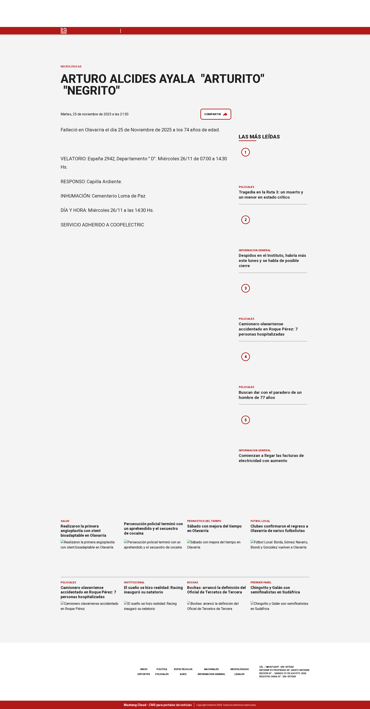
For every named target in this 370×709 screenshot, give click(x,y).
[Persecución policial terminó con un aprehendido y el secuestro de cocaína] (153, 556)
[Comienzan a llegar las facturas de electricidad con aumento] (273, 428)
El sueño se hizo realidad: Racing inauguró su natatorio (153, 590)
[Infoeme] (88, 15)
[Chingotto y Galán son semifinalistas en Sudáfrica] (280, 617)
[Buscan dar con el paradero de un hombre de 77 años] (273, 365)
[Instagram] (285, 14)
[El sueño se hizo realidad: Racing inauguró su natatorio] (153, 617)
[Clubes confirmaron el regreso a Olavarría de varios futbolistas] (280, 556)
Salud (65, 521)
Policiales (246, 187)
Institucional (134, 582)
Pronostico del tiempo (204, 521)
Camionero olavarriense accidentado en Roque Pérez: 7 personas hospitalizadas (268, 329)
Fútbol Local (260, 521)
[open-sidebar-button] (64, 31)
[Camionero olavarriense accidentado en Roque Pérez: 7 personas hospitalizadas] (273, 296)
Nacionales (211, 669)
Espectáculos (183, 669)
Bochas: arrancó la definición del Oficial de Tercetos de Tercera (216, 590)
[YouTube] (295, 14)
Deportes (143, 674)
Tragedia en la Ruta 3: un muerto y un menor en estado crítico (271, 195)
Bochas (192, 582)
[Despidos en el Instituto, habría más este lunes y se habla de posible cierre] (273, 228)
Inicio (143, 669)
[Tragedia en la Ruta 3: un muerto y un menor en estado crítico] (273, 164)
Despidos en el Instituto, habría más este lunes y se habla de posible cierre (272, 260)
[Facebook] (275, 14)
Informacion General (255, 250)
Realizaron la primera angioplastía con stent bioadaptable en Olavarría (83, 531)
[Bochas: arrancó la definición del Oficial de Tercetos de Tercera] (216, 617)
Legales (239, 674)
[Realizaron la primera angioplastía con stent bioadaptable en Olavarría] (90, 556)
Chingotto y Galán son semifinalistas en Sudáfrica (275, 590)
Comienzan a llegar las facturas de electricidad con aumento (271, 458)
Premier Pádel (261, 582)
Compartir (212, 114)
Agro (183, 674)
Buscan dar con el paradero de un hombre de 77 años (270, 395)
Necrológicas (71, 66)
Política (162, 669)
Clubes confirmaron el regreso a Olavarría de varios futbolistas (279, 528)
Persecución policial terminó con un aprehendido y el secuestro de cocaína (153, 528)
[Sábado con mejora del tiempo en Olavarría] (216, 556)
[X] (306, 14)
